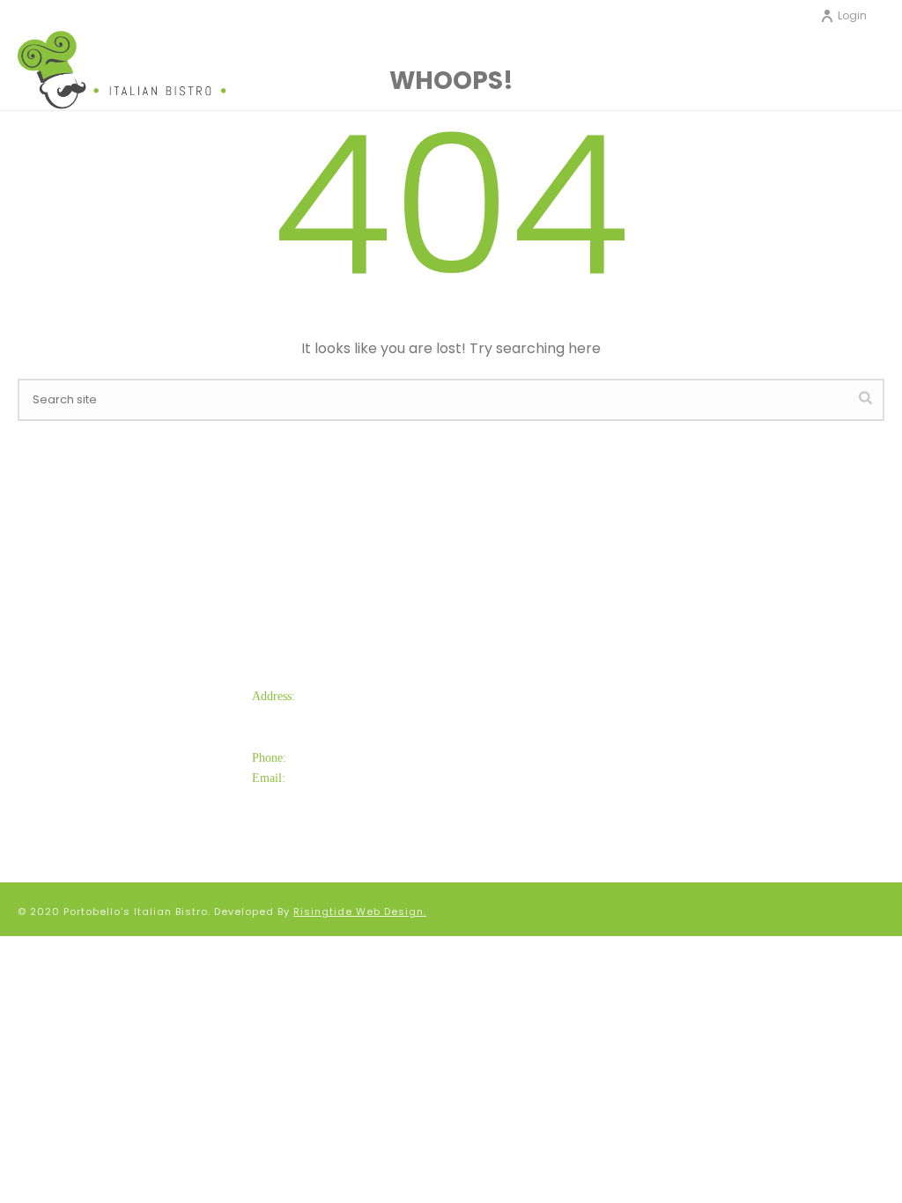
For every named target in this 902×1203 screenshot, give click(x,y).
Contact (513, 762)
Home (505, 703)
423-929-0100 (333, 757)
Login (852, 15)
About (505, 733)
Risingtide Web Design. (359, 911)
